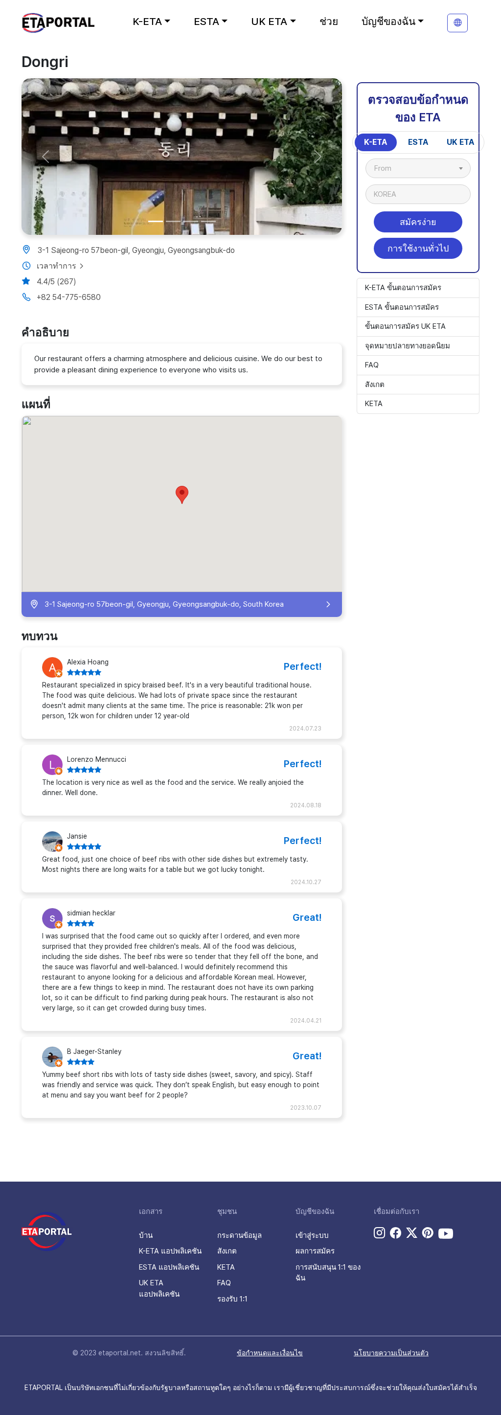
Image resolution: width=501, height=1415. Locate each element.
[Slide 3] (190, 221)
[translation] (457, 23)
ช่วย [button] (328, 21)
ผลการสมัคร (315, 1251)
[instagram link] (379, 1233)
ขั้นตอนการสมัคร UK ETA (405, 326)
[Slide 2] (173, 221)
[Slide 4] (208, 221)
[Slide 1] (155, 221)
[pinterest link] (427, 1233)
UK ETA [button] (269, 21)
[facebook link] (395, 1233)
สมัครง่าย (418, 222)
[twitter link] (411, 1233)
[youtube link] (445, 1233)
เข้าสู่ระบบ (312, 1235)
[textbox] (387, 168)
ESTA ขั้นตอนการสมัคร (402, 307)
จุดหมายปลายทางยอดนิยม (407, 346)
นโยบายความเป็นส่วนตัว (391, 1353)
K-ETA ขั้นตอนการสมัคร (403, 287)
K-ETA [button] (147, 21)
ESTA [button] (206, 21)
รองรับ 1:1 (232, 1299)
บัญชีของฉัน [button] (388, 21)
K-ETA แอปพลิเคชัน (170, 1251)
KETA (374, 403)
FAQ (372, 365)
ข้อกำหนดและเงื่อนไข (270, 1353)
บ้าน (146, 1235)
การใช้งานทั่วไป (418, 248)
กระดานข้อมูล (239, 1235)
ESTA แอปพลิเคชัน (169, 1267)
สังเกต (375, 384)
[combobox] (418, 168)
